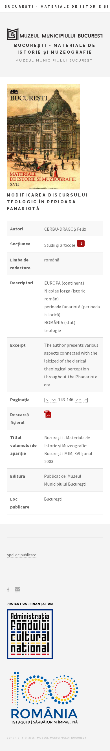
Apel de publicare (21, 554)
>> (78, 399)
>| (85, 399)
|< (46, 399)
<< (53, 399)
